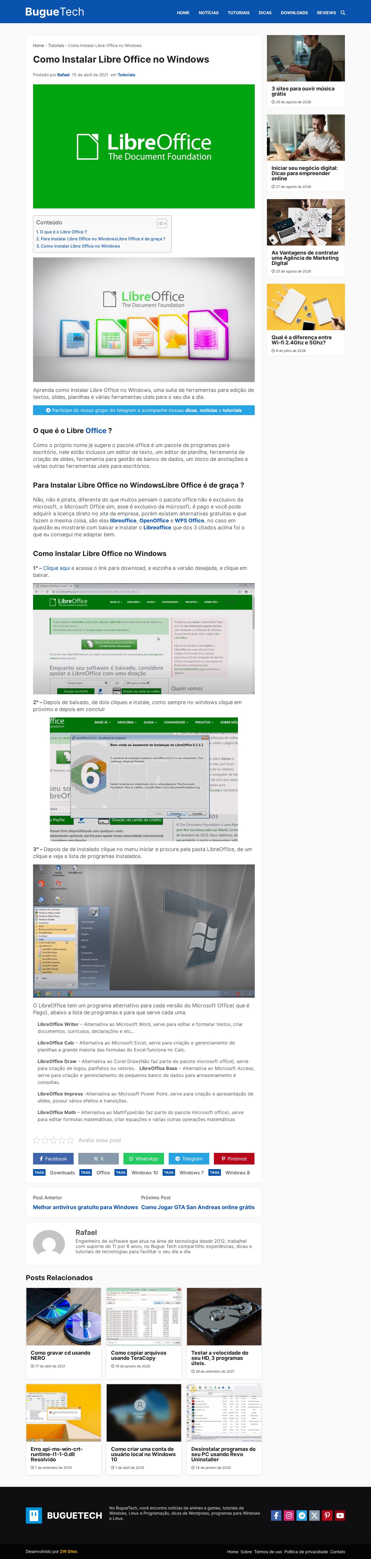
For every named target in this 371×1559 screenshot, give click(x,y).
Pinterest (237, 1159)
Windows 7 (192, 1172)
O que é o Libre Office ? (63, 231)
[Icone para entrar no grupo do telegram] (302, 1515)
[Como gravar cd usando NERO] (63, 1317)
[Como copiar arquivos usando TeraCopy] (143, 1317)
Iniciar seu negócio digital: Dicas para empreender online (305, 173)
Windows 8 (237, 1172)
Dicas (265, 12)
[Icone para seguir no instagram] (289, 1515)
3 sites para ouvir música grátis (303, 91)
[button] (365, 1527)
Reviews (326, 12)
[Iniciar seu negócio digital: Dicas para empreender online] (306, 138)
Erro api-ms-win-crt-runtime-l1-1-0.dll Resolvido (57, 1454)
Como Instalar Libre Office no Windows (80, 246)
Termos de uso (268, 1551)
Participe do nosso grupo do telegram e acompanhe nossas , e (146, 410)
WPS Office (189, 520)
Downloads (294, 12)
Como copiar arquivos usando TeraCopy (138, 1355)
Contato (337, 1551)
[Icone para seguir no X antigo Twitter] (314, 1515)
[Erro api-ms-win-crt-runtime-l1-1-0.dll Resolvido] (63, 1413)
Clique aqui (56, 568)
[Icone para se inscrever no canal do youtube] (340, 1515)
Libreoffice (157, 527)
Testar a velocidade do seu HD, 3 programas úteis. (219, 1358)
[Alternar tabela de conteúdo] (159, 223)
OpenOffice (154, 520)
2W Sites (68, 1551)
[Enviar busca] (336, 32)
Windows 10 (145, 1172)
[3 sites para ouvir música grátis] (306, 58)
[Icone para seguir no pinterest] (327, 1515)
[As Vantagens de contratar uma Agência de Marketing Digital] (306, 222)
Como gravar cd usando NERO (60, 1355)
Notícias (209, 12)
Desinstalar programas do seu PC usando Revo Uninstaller (223, 1454)
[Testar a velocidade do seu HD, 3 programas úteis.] (224, 1317)
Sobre (246, 1551)
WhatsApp (147, 1159)
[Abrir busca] (343, 12)
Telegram (192, 1159)
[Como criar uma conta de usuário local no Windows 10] (143, 1413)
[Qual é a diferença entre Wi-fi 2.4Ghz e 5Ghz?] (306, 307)
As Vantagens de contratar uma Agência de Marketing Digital (305, 258)
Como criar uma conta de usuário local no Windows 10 (143, 1454)
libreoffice (123, 520)
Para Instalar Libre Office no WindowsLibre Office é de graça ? (103, 238)
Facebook (56, 1159)
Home (183, 12)
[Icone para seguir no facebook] (276, 1515)
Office (96, 430)
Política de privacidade (306, 1551)
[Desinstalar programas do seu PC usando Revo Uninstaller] (224, 1413)
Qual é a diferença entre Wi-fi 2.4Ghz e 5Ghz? (302, 340)
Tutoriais (239, 12)
